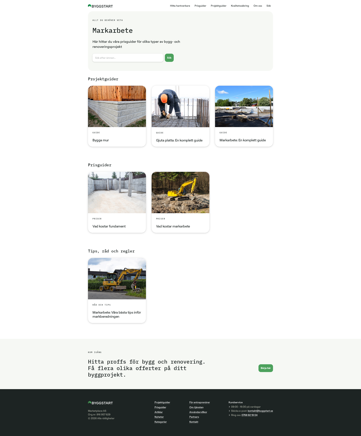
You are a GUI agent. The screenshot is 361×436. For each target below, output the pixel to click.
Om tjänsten (196, 407)
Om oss (258, 5)
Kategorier (161, 421)
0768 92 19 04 (249, 415)
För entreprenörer (199, 402)
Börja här (266, 367)
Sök (269, 5)
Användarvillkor (198, 412)
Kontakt (193, 421)
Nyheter (159, 416)
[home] (100, 5)
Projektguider (218, 5)
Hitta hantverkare (180, 5)
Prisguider (200, 5)
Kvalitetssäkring (240, 5)
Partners (194, 416)
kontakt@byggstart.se (260, 410)
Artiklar (159, 412)
